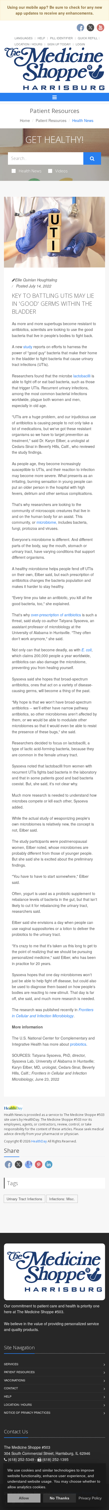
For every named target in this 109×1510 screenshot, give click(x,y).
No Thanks (59, 1498)
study (27, 346)
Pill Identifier (61, 38)
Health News (30, 170)
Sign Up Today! (59, 44)
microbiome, (47, 522)
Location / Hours (28, 44)
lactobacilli (81, 375)
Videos (61, 170)
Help (41, 38)
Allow (24, 1498)
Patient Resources (51, 120)
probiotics (78, 1044)
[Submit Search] (92, 158)
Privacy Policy (90, 1498)
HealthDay (39, 1141)
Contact (11, 1388)
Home (25, 120)
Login (80, 44)
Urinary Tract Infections (24, 1198)
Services (11, 1364)
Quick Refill (88, 38)
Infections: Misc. (62, 1198)
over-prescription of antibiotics (56, 614)
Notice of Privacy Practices (27, 1412)
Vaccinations (14, 1380)
